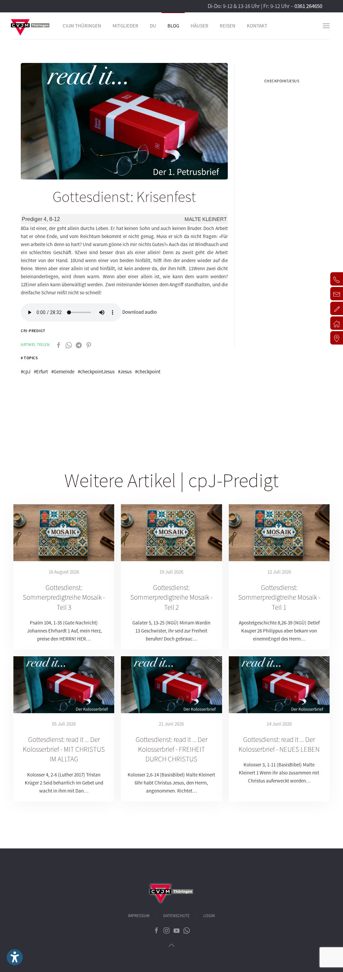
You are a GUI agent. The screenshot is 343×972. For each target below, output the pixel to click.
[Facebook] (58, 344)
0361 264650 (308, 6)
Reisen (227, 25)
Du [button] (153, 25)
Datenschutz (176, 916)
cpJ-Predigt (33, 330)
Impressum (138, 916)
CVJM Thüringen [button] (82, 25)
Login (209, 916)
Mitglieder (125, 25)
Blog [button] (173, 25)
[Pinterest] (88, 344)
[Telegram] (78, 344)
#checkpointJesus (96, 371)
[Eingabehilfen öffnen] (15, 957)
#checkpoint (147, 371)
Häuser (199, 25)
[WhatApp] (68, 344)
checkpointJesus (281, 80)
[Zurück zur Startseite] (30, 25)
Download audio (139, 312)
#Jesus (125, 371)
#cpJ (25, 371)
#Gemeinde (62, 371)
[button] (326, 25)
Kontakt (257, 25)
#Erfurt (41, 371)
